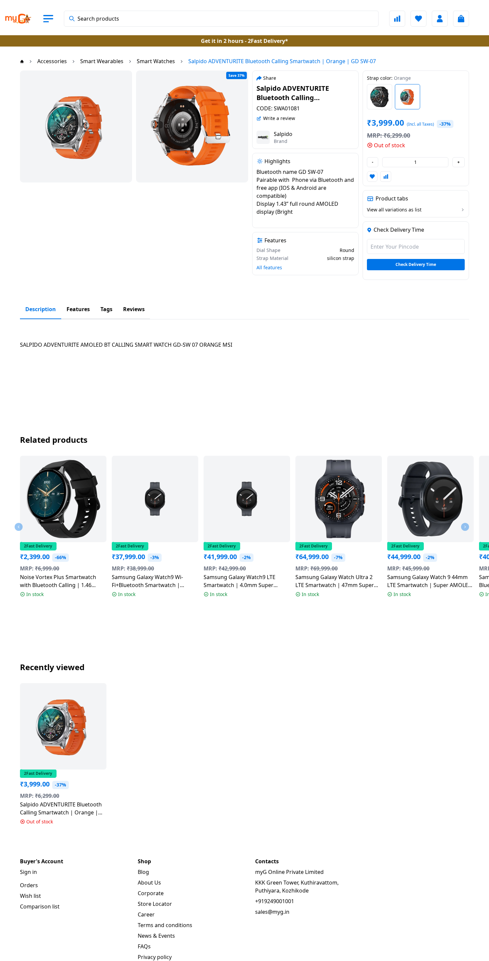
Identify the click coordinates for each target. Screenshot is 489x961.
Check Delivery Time (416, 264)
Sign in (28, 872)
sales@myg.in (272, 911)
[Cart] (461, 19)
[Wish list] (418, 19)
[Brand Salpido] (263, 137)
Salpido (283, 134)
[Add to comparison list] (385, 176)
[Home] (22, 61)
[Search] (72, 19)
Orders (29, 885)
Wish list (30, 896)
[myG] (24, 19)
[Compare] (397, 19)
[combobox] (221, 19)
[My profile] (440, 19)
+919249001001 (274, 901)
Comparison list (40, 906)
